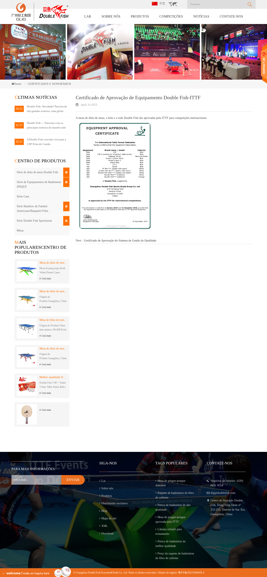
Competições (171, 16)
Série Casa (23, 196)
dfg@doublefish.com (222, 492)
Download (107, 533)
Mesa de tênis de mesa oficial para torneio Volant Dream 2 (53, 262)
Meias (20, 230)
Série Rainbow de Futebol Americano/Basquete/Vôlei (32, 208)
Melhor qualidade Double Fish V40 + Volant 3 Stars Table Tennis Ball (53, 377)
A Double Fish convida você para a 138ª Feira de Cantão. (46, 142)
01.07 (19, 125)
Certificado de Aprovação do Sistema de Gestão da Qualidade (120, 240)
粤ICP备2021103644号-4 (191, 572)
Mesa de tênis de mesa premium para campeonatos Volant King (53, 291)
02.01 (19, 141)
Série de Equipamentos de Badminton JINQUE (39, 184)
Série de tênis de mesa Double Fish (37, 172)
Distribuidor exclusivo (114, 503)
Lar (87, 16)
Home (17, 83)
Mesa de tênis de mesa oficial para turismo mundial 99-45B (53, 320)
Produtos (140, 16)
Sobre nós (111, 16)
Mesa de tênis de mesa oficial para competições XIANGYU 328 (53, 348)
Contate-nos (231, 16)
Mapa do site (108, 518)
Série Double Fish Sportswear (34, 220)
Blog (104, 510)
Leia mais (46, 278)
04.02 (19, 108)
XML (104, 525)
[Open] (264, 64)
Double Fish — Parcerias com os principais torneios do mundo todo (46, 125)
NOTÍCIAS (201, 16)
